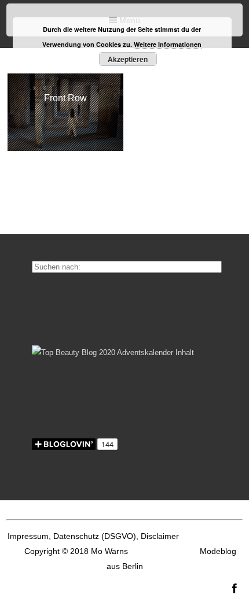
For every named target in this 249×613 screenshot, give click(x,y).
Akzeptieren (128, 59)
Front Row (65, 98)
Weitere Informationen (168, 44)
